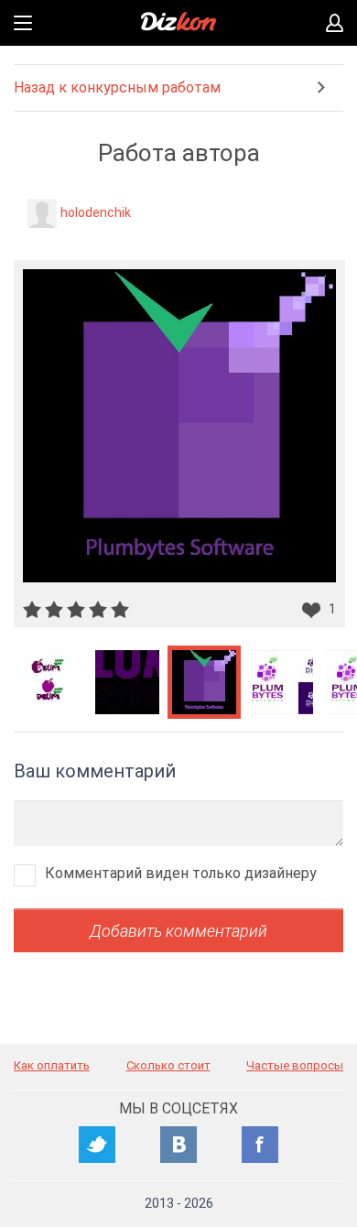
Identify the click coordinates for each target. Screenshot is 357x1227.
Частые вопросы (294, 1065)
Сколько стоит (168, 1065)
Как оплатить (52, 1065)
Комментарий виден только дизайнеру (181, 873)
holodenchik (95, 212)
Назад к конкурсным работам (117, 87)
